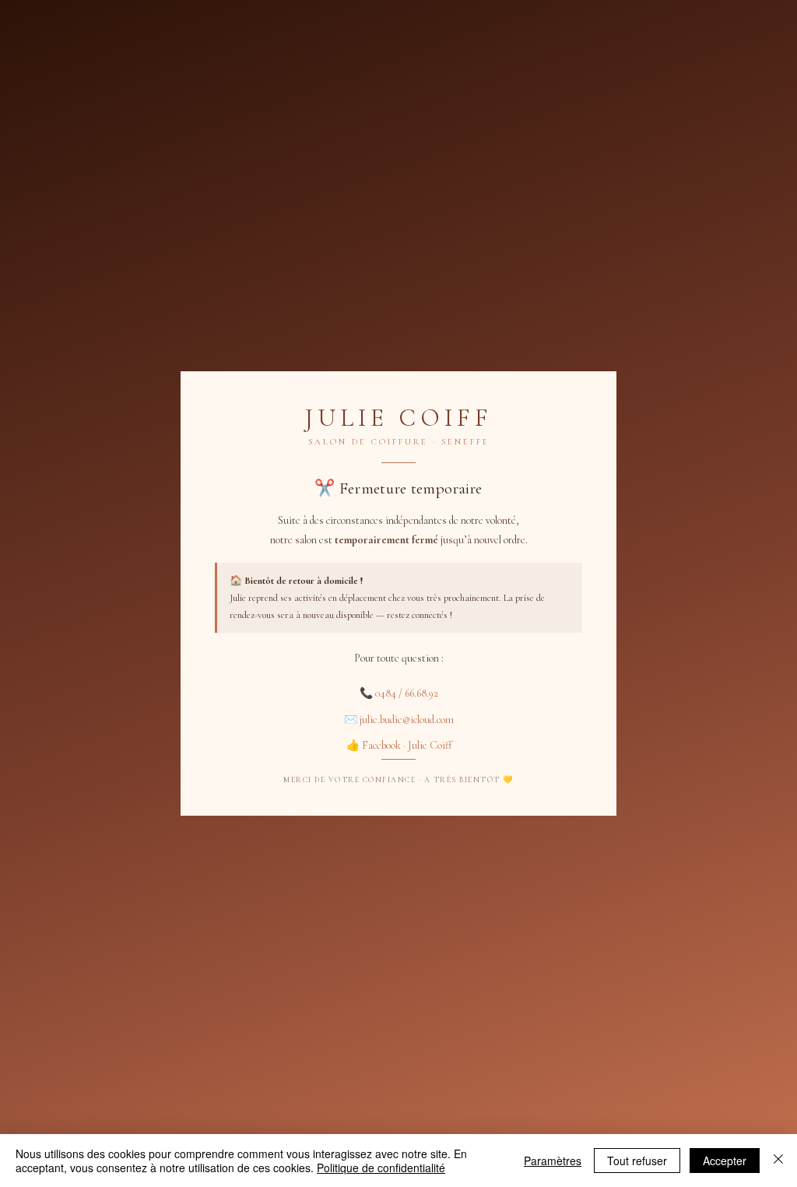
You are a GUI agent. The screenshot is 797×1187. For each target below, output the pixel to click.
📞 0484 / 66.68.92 (399, 693)
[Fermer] (778, 1161)
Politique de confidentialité (381, 1167)
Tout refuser (637, 1160)
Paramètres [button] (552, 1160)
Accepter (724, 1160)
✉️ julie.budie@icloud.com (399, 719)
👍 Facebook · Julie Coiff (398, 745)
